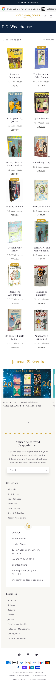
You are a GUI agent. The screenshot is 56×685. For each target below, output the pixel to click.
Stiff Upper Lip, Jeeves (15, 122)
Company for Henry (15, 251)
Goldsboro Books (26, 672)
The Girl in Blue (41, 208)
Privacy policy (40, 675)
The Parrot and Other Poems (41, 78)
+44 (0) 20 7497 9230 (23, 559)
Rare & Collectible (15, 513)
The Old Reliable (15, 208)
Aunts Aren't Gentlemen (41, 339)
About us (11, 600)
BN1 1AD (16, 574)
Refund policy (24, 675)
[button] (4, 16)
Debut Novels (13, 508)
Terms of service (19, 680)
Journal (10, 619)
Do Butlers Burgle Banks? (14, 339)
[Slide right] (34, 422)
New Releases (14, 499)
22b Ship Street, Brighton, (25, 570)
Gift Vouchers (13, 634)
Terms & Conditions (16, 638)
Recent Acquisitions (16, 518)
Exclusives (12, 503)
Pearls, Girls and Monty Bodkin (14, 166)
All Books (11, 489)
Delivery (11, 605)
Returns (11, 610)
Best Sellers (13, 494)
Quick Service (41, 120)
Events (10, 614)
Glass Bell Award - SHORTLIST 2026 (22, 405)
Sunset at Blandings (14, 78)
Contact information (38, 680)
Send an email (19, 538)
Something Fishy (41, 164)
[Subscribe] (46, 470)
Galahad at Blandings (41, 295)
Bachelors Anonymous (15, 295)
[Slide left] (22, 422)
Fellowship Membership (18, 629)
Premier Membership (17, 624)
